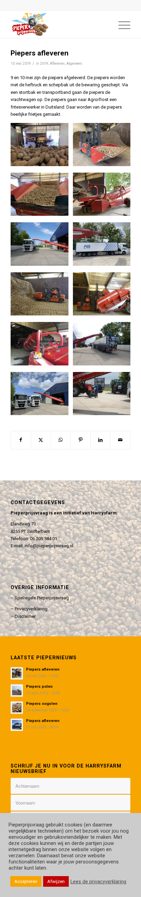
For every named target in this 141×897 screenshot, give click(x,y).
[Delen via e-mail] (120, 440)
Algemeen (74, 63)
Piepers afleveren (43, 669)
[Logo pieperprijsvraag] (58, 24)
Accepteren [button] (25, 881)
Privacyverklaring (31, 608)
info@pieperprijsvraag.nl (49, 545)
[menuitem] (121, 24)
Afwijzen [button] (56, 881)
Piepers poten (39, 686)
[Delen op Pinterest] (80, 440)
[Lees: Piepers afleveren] (17, 673)
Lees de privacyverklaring (98, 882)
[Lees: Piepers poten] (17, 690)
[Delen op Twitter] (41, 440)
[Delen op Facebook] (21, 440)
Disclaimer (25, 616)
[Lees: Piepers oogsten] (17, 707)
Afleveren (57, 63)
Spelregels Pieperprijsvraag (42, 597)
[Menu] (121, 24)
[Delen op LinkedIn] (100, 440)
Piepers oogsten (41, 703)
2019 (44, 63)
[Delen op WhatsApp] (60, 440)
